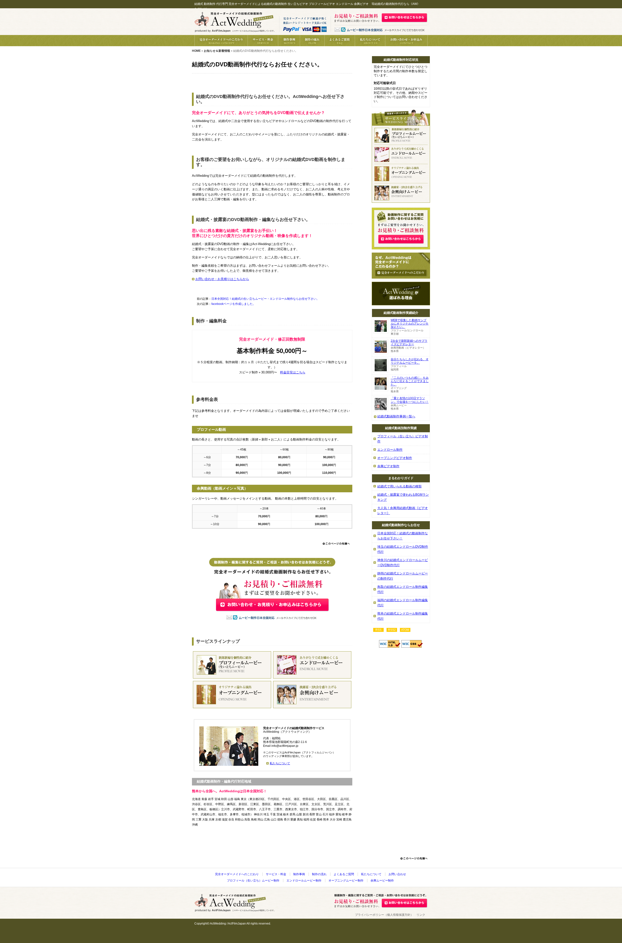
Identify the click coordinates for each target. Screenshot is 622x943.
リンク (420, 915)
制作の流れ (312, 40)
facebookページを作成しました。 (233, 304)
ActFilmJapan (237, 923)
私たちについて (370, 40)
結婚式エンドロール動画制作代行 (312, 665)
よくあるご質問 (344, 874)
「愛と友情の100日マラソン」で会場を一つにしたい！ (410, 400)
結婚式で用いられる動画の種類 (399, 486)
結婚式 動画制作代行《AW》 (234, 22)
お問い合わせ (397, 874)
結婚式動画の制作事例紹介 (289, 40)
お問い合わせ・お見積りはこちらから (222, 279)
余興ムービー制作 (382, 880)
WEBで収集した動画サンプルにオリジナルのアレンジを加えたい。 (410, 323)
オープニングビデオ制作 (394, 458)
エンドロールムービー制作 (303, 880)
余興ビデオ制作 (388, 466)
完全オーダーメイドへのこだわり (221, 40)
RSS (378, 629)
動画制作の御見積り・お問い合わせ (406, 40)
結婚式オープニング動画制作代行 (232, 694)
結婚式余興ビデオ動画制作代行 (401, 193)
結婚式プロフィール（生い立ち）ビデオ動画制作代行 (401, 135)
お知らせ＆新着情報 (217, 51)
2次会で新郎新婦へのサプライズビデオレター (409, 342)
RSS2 (392, 629)
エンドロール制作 (390, 449)
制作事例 (299, 874)
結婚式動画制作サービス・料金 (263, 40)
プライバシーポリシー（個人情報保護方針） (384, 915)
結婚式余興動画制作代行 (312, 694)
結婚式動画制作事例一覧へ (396, 416)
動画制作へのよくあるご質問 (339, 40)
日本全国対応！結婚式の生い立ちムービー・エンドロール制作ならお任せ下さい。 (265, 298)
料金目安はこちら (292, 372)
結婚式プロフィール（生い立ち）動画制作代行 (232, 665)
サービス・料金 (276, 874)
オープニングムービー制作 (345, 880)
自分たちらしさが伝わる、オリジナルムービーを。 (410, 361)
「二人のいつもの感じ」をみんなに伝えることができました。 (410, 381)
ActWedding (218, 923)
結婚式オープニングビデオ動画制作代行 (401, 173)
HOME (196, 51)
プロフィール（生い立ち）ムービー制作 (253, 880)
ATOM (405, 629)
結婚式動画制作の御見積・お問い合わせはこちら (404, 17)
